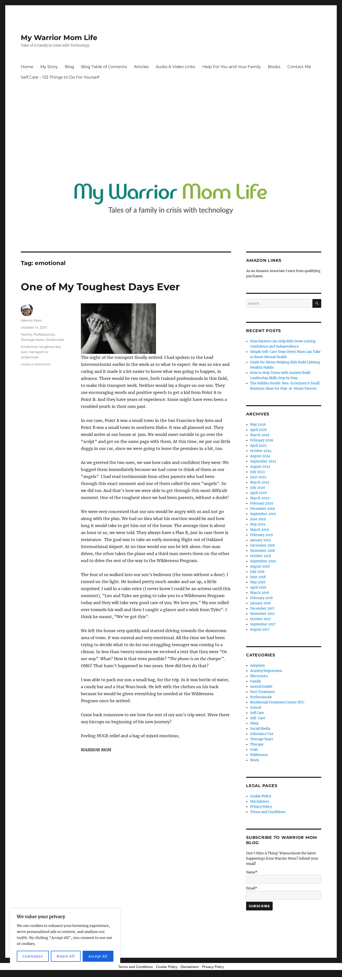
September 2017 (263, 624)
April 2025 (258, 445)
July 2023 (257, 472)
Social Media (260, 728)
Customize (33, 956)
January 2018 (260, 603)
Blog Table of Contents (104, 66)
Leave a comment (35, 364)
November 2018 (262, 551)
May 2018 (257, 582)
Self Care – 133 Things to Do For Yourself (60, 77)
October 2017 (260, 619)
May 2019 (257, 524)
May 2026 (258, 424)
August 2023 (260, 466)
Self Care (257, 713)
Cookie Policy (260, 796)
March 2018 (259, 593)
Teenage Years (32, 340)
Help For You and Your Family (231, 66)
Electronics (259, 676)
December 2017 (262, 608)
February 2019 (261, 535)
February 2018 (261, 598)
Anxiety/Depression (266, 671)
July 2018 (257, 572)
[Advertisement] (172, 125)
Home (27, 66)
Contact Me (299, 66)
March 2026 (260, 435)
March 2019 (259, 530)
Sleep (254, 723)
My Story (49, 66)
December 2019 (262, 509)
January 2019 (260, 540)
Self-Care (257, 718)
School (255, 707)
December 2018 (262, 545)
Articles (141, 66)
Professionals (44, 334)
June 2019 (258, 519)
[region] (65, 937)
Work (254, 760)
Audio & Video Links (175, 66)
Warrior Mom (31, 320)
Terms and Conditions (268, 812)
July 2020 (257, 487)
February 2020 (261, 503)
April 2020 (258, 493)
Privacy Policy (261, 807)
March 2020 (259, 498)
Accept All (98, 956)
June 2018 (258, 577)
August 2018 (260, 566)
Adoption (257, 665)
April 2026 (258, 430)
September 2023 (263, 461)
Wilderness (55, 340)
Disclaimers (259, 801)
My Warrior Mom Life (59, 37)
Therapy (256, 744)
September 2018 (263, 561)
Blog (69, 66)
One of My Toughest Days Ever (100, 287)
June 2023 (258, 477)
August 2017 (260, 629)
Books (274, 66)
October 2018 (260, 556)
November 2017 (262, 614)
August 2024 (260, 456)
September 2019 (263, 514)
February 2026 (261, 440)
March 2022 (259, 482)
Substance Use (261, 734)
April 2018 (258, 587)
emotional (29, 347)
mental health (261, 686)
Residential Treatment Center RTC (277, 702)
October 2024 (260, 451)
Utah (254, 750)
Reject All (66, 956)
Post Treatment (262, 692)
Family (26, 334)
